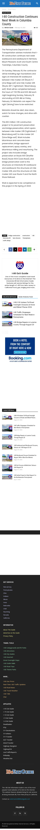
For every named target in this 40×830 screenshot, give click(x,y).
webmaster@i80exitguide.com (20, 799)
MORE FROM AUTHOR (26, 297)
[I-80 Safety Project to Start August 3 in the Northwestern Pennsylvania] (7, 476)
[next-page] (6, 332)
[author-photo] (20, 270)
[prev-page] (3, 332)
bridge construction (14, 235)
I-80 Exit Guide (8, 27)
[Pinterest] (20, 249)
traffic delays (7, 240)
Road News (12, 9)
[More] (34, 249)
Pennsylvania (26, 238)
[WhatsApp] (29, 249)
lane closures (17, 238)
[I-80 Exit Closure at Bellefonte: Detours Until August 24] (7, 467)
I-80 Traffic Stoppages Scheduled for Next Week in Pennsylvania (23, 314)
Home (4, 9)
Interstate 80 (7, 238)
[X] (15, 249)
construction (26, 235)
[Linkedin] (25, 249)
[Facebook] (11, 249)
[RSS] (20, 813)
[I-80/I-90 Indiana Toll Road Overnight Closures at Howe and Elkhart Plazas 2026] (7, 303)
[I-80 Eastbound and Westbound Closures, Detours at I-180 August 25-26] (7, 447)
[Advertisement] (20, 210)
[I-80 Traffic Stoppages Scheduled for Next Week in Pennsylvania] (7, 314)
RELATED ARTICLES (9, 297)
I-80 (33, 235)
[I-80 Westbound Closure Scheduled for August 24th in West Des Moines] (7, 457)
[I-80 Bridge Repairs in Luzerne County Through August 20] (7, 323)
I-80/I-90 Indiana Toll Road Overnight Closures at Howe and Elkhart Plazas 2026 (24, 304)
